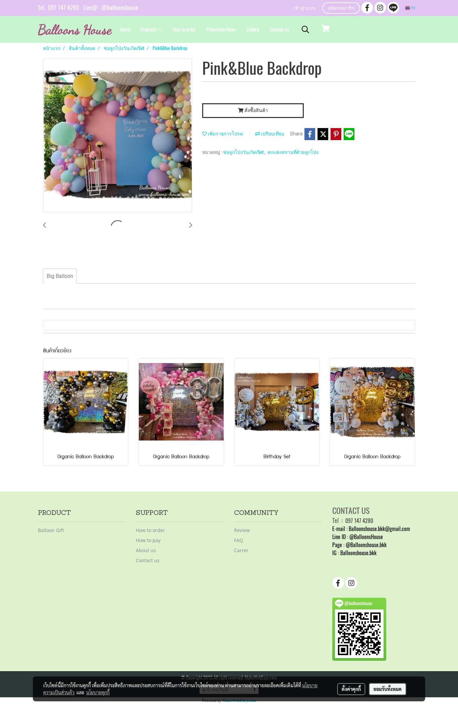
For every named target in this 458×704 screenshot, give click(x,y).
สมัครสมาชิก (341, 8)
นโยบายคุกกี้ (98, 692)
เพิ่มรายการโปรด (225, 133)
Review (242, 530)
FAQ (238, 540)
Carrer (241, 550)
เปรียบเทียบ (272, 133)
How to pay (148, 540)
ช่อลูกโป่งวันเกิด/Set (244, 152)
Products (149, 29)
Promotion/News (221, 29)
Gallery (253, 29)
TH (412, 8)
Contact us (279, 29)
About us (146, 550)
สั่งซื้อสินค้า (255, 110)
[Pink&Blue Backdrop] (117, 136)
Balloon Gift (51, 530)
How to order (184, 29)
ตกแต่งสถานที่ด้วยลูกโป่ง (293, 152)
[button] (305, 29)
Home (125, 29)
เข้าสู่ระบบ (304, 8)
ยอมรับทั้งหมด (388, 689)
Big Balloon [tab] (60, 276)
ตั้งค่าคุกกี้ (351, 689)
